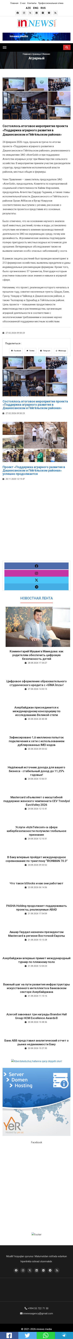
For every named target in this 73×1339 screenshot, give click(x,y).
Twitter (31, 351)
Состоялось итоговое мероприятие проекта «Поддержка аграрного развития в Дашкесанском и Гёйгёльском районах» (35, 405)
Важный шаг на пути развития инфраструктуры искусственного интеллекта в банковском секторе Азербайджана (36, 988)
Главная (14, 3)
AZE (28, 8)
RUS (43, 8)
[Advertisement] (36, 524)
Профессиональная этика (50, 3)
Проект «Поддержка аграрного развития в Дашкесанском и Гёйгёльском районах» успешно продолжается (34, 470)
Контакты (31, 3)
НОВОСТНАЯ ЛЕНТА (36, 598)
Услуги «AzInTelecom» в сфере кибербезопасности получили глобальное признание (36, 830)
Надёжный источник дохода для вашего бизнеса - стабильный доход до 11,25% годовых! (36, 771)
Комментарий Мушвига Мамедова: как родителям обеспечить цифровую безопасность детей (36, 655)
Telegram (46, 351)
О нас (23, 3)
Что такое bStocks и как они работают (36, 883)
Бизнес (46, 54)
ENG (35, 8)
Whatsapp (62, 351)
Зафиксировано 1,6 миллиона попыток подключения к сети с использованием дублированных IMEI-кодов (36, 741)
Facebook (17, 351)
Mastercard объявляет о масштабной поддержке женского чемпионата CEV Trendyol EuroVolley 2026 (36, 801)
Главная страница (32, 54)
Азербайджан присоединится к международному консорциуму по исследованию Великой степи (36, 711)
